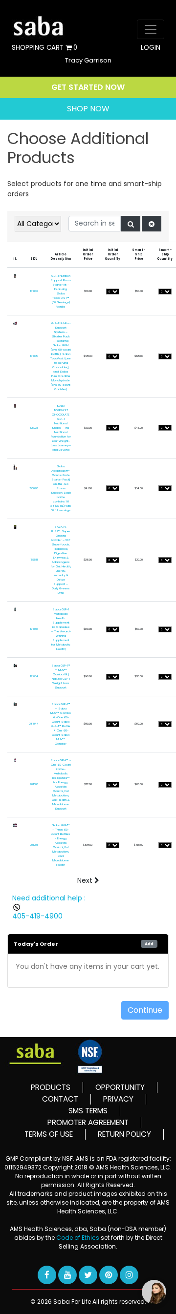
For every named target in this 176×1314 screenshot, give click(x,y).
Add (149, 944)
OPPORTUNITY (120, 1087)
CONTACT (60, 1099)
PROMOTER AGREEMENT (88, 1122)
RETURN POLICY (124, 1134)
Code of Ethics (78, 1237)
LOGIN (150, 48)
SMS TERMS (88, 1110)
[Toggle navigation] (150, 29)
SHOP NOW (88, 108)
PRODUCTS (50, 1087)
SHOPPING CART (44, 48)
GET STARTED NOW (88, 87)
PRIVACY (118, 1099)
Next (85, 880)
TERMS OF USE (48, 1134)
